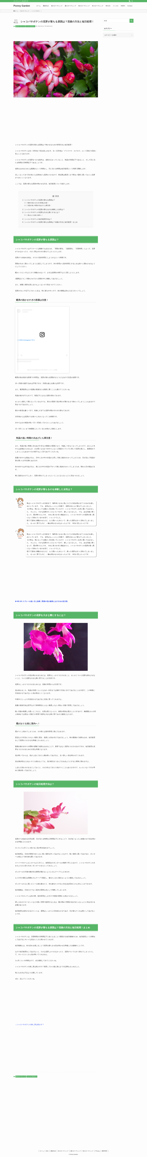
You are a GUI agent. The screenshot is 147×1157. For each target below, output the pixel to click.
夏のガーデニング (75, 1151)
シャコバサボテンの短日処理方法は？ (38, 219)
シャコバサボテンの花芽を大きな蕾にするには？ (42, 212)
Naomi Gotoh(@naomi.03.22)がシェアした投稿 (42, 370)
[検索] (132, 1)
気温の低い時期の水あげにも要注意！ (39, 205)
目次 (47, 1151)
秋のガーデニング (88, 1151)
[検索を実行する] (132, 21)
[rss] (129, 1)
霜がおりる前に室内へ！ (35, 215)
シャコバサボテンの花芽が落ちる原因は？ (40, 200)
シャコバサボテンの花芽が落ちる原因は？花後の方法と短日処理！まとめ (51, 222)
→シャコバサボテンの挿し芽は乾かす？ (29, 1024)
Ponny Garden (22, 6)
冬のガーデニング (20, 26)
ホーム (42, 1151)
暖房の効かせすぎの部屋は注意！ (38, 203)
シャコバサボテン (30, 26)
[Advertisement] (56, 32)
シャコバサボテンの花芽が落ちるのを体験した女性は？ (45, 209)
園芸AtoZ (53, 1151)
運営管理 (104, 1151)
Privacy (97, 1151)
